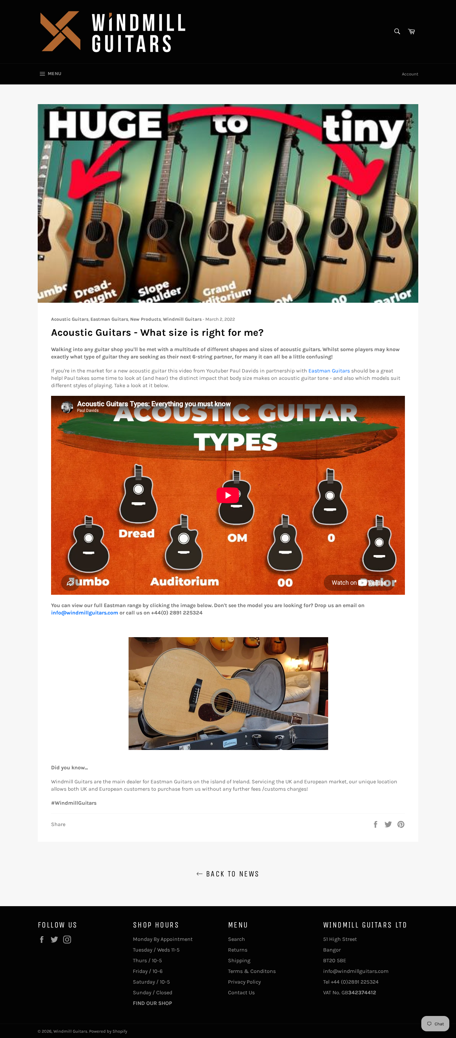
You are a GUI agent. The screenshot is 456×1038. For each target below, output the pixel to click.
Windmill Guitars (70, 1031)
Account (410, 73)
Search (236, 939)
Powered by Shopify (108, 1031)
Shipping (239, 960)
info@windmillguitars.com (84, 612)
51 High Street (340, 939)
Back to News (231, 873)
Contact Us (241, 992)
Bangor (332, 950)
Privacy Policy (244, 982)
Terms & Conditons (252, 971)
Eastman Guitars (329, 370)
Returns (237, 950)
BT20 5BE (334, 960)
